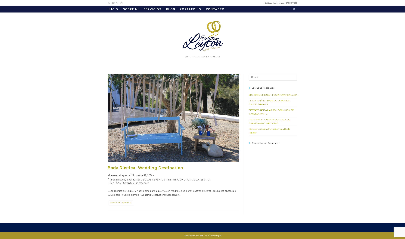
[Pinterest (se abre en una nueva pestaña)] (117, 3)
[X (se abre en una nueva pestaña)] (109, 3)
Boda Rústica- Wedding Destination (145, 167)
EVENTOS (159, 179)
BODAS (147, 179)
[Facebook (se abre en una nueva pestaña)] (113, 3)
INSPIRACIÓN (175, 179)
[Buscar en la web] (294, 9)
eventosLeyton (119, 175)
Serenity (127, 183)
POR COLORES (194, 179)
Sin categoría (142, 183)
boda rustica (118, 179)
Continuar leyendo (122, 203)
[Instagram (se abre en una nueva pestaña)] (121, 3)
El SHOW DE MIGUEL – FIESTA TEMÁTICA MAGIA (273, 95)
